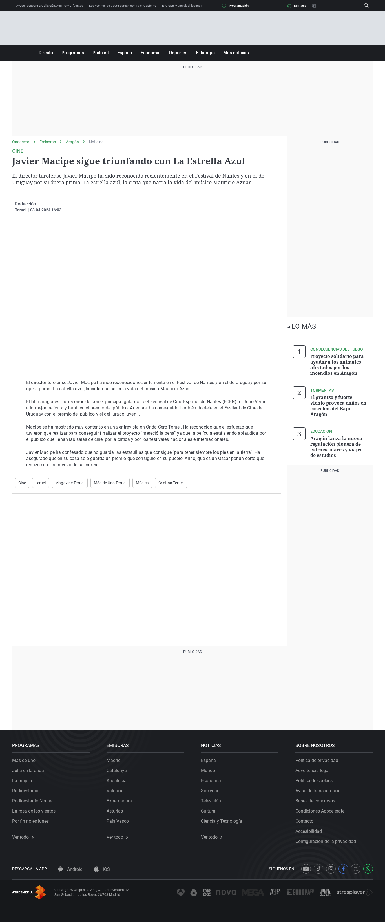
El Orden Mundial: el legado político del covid (193, 5)
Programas (72, 52)
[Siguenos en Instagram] (331, 869)
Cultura (208, 811)
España (124, 52)
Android (74, 869)
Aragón (72, 142)
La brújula (22, 780)
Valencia (115, 790)
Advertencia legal (312, 770)
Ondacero (20, 142)
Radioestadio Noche (32, 801)
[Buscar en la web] (366, 6)
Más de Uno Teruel (110, 483)
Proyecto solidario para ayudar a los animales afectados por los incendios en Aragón (337, 364)
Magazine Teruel (69, 483)
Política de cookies (314, 780)
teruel (41, 483)
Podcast (100, 52)
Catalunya (117, 770)
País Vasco (118, 821)
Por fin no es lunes (30, 821)
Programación (239, 6)
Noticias (96, 142)
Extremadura (119, 801)
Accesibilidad (308, 831)
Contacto (304, 821)
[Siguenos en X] (355, 869)
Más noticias (236, 52)
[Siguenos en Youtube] (306, 869)
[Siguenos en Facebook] (343, 869)
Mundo (208, 770)
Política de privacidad (316, 760)
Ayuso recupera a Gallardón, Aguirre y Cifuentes (49, 5)
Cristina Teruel (171, 483)
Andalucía (117, 780)
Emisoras (47, 142)
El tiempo (205, 52)
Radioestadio (25, 790)
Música (142, 483)
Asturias (115, 811)
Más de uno (24, 760)
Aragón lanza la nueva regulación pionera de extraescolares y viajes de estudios (336, 446)
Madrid (114, 760)
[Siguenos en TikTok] (318, 869)
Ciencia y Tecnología (221, 821)
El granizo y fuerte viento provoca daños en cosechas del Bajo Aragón (338, 405)
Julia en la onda (28, 770)
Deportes (178, 52)
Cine (22, 483)
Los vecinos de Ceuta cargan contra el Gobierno (122, 5)
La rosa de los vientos (34, 811)
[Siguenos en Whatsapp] (368, 869)
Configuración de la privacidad (325, 841)
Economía (151, 52)
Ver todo (20, 837)
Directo (46, 52)
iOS (106, 869)
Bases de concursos (315, 801)
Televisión (211, 801)
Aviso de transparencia (318, 790)
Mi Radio (300, 6)
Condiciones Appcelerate (319, 811)
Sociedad (210, 790)
